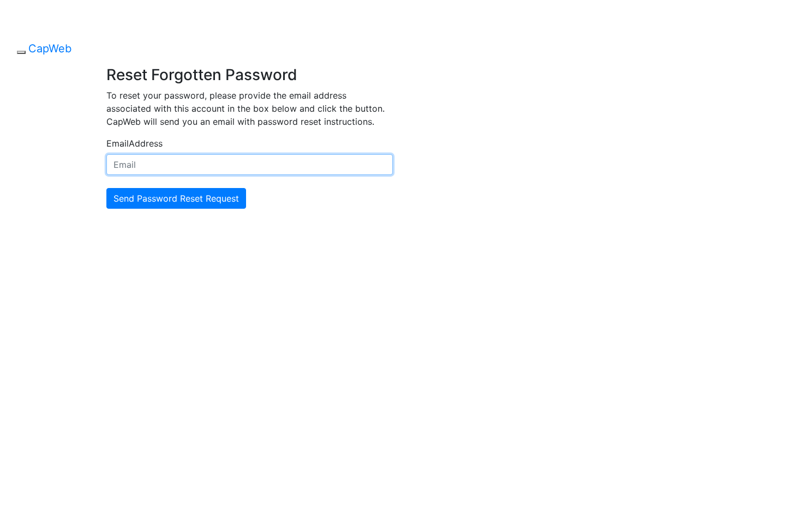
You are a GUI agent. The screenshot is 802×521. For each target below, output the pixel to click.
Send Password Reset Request (176, 198)
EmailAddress (134, 143)
